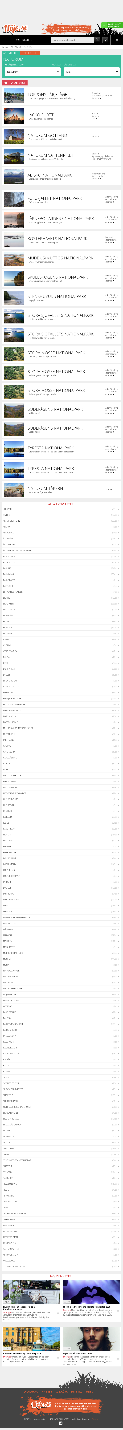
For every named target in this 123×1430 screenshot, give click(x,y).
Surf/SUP (7, 1166)
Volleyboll (9, 1260)
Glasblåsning (10, 757)
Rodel (6, 1065)
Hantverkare (9, 781)
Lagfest (7, 887)
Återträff (8, 538)
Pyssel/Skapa (9, 1036)
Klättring (8, 840)
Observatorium (11, 1000)
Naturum (8, 982)
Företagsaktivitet (12, 710)
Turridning (9, 1219)
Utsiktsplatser (11, 1237)
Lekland (7, 905)
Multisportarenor (13, 953)
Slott (6, 1154)
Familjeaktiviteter (12, 698)
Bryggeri (7, 633)
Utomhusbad (10, 1231)
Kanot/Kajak (9, 828)
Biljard (6, 597)
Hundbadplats (10, 799)
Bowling (7, 627)
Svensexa (7, 1172)
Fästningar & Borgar (14, 704)
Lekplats (7, 911)
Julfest (6, 823)
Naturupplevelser (12, 988)
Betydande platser (13, 592)
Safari (6, 1077)
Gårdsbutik (9, 751)
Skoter (7, 1130)
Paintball (8, 1018)
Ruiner (6, 1071)
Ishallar (7, 811)
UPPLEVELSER (30, 53)
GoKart (7, 763)
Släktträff (8, 1148)
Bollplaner (9, 609)
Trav (5, 1207)
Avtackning (9, 562)
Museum (7, 959)
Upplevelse (8, 1225)
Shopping (8, 1095)
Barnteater (9, 580)
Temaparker (9, 1195)
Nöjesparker (9, 994)
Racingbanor (10, 1047)
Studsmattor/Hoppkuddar (17, 1160)
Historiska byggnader (14, 793)
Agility (6, 515)
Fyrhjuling (8, 740)
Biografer (8, 603)
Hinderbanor (10, 787)
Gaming (7, 746)
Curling (7, 645)
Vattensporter (11, 1249)
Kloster (7, 846)
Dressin (7, 674)
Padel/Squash (10, 1012)
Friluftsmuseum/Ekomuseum (18, 728)
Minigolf (7, 935)
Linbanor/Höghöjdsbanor (16, 917)
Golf (5, 769)
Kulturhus (9, 870)
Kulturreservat (11, 876)
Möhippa (7, 941)
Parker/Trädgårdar (13, 1024)
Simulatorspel (10, 1113)
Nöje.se (5, 47)
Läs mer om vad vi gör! (75, 1408)
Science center (11, 1083)
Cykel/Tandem (10, 651)
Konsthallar (9, 858)
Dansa (6, 657)
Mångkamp (8, 929)
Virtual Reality (10, 1254)
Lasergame (8, 893)
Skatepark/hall (11, 1118)
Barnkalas (8, 574)
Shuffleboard (10, 1101)
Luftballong (9, 923)
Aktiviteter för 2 (11, 521)
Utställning (9, 1243)
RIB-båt (6, 1059)
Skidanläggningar (12, 1124)
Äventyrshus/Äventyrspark (17, 550)
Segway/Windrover (13, 1089)
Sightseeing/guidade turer (17, 1107)
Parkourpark (10, 1030)
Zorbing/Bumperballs (14, 1266)
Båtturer (8, 586)
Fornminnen (9, 716)
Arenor (7, 526)
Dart (5, 663)
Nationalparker (11, 970)
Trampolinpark (11, 1201)
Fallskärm (8, 692)
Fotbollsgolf (10, 722)
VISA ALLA (56, 65)
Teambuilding (10, 1184)
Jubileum (7, 817)
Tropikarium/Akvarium (14, 1213)
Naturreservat (11, 976)
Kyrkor (7, 882)
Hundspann (9, 805)
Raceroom (8, 1041)
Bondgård (8, 615)
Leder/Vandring (11, 899)
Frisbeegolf (9, 734)
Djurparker (9, 669)
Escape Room (10, 680)
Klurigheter (9, 852)
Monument (9, 947)
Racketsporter (11, 1053)
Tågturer (8, 1178)
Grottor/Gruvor (12, 775)
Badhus (7, 568)
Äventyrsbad (9, 544)
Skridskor (8, 1136)
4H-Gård (7, 509)
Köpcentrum (9, 864)
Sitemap (95, 1419)
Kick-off (7, 834)
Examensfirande (11, 686)
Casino (6, 639)
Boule (6, 621)
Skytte (6, 1142)
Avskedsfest (9, 556)
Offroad (7, 1006)
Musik (6, 964)
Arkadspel (8, 532)
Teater (6, 1189)
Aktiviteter (15, 47)
